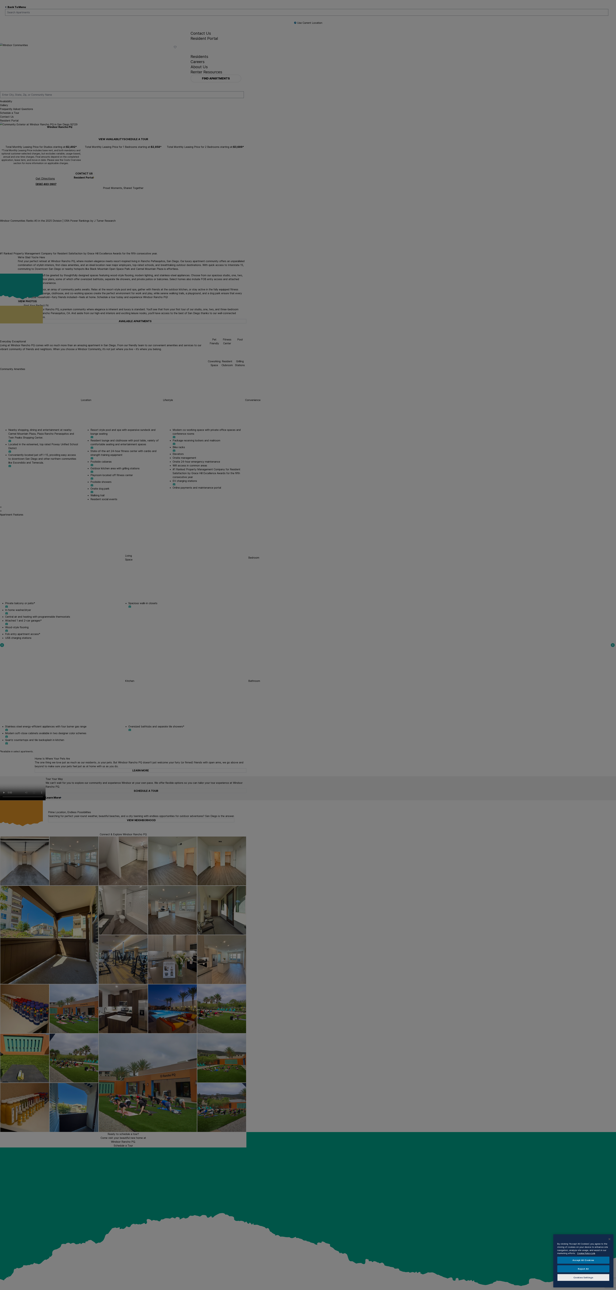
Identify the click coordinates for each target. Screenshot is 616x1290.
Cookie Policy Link (586, 1253)
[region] (583, 1260)
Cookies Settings (583, 1277)
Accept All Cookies (583, 1260)
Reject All (583, 1269)
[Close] (609, 1239)
